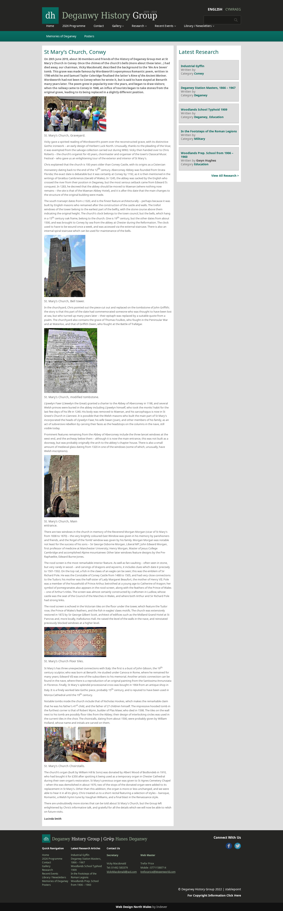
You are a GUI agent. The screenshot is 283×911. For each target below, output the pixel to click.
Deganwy (200, 95)
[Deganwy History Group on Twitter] (237, 846)
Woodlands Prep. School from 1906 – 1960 (207, 155)
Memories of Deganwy (61, 36)
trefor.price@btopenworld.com (157, 872)
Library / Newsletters (198, 26)
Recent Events (164, 26)
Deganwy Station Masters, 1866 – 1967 (208, 88)
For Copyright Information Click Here (214, 895)
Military (199, 139)
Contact (99, 26)
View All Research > (225, 176)
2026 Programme (73, 26)
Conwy (199, 73)
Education (216, 117)
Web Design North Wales (133, 907)
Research (138, 26)
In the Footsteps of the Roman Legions (209, 131)
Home (50, 26)
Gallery (116, 26)
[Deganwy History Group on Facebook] (229, 846)
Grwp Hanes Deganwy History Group (99, 15)
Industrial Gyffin (192, 66)
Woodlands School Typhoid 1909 (204, 109)
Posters (89, 36)
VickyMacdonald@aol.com (122, 872)
